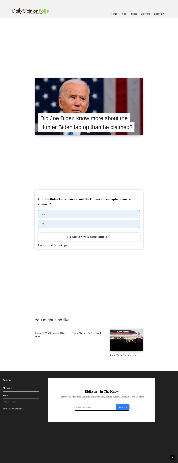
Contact (6, 395)
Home (114, 14)
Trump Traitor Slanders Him (123, 355)
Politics (133, 14)
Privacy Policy (9, 402)
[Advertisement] (89, 44)
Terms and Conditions (13, 409)
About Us (7, 388)
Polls (123, 14)
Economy (159, 14)
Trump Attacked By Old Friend (86, 333)
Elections (145, 14)
